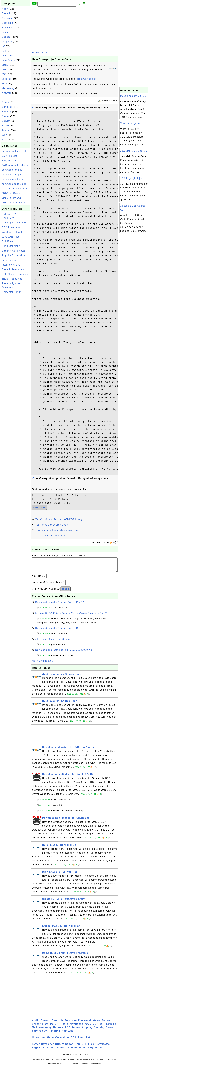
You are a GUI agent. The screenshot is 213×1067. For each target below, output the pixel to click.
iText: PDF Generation (15, 188)
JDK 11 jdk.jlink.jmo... (133, 178)
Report (6, 102)
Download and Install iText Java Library (58, 530)
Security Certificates (14, 251)
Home (35, 52)
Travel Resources (12, 279)
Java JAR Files (11, 236)
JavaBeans (8, 60)
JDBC (5, 65)
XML (4, 139)
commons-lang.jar (12, 170)
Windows (67, 1044)
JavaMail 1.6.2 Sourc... (133, 151)
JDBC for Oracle (11, 193)
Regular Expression (13, 255)
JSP (4, 74)
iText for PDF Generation (51, 535)
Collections (62, 1037)
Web (4, 135)
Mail (4, 83)
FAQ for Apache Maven (15, 165)
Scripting (7, 107)
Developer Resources (14, 222)
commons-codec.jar (13, 179)
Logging (6, 79)
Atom (81, 1037)
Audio (5, 9)
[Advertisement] (15, 338)
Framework (8, 27)
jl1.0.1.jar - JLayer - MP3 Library (54, 639)
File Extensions (11, 246)
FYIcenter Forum (11, 292)
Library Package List (14, 151)
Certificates (102, 1044)
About (50, 1037)
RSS (73, 1037)
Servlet (6, 121)
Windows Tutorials (12, 232)
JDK (4, 69)
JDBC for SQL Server (14, 202)
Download (39, 507)
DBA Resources (11, 227)
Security (6, 111)
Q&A (52, 1047)
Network (6, 93)
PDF (4, 97)
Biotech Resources (13, 269)
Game (5, 32)
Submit (65, 588)
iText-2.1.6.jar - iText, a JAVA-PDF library (59, 519)
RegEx (36, 1047)
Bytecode (7, 18)
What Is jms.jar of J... (132, 123)
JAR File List (9, 156)
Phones (72, 1047)
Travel (82, 1047)
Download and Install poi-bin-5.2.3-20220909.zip (63, 650)
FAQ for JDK (9, 160)
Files (91, 1044)
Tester (36, 1044)
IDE (4, 51)
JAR (77, 1044)
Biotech (6, 13)
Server (6, 116)
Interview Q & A (11, 264)
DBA (58, 1044)
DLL (84, 1044)
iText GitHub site (86, 79)
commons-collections (14, 184)
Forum (98, 1047)
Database (7, 23)
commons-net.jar (11, 174)
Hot (43, 1037)
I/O (3, 46)
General (6, 37)
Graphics (7, 41)
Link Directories (11, 260)
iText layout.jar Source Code (51, 524)
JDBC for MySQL (12, 198)
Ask (88, 1037)
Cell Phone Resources (15, 274)
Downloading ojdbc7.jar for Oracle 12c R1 (59, 628)
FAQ (90, 1047)
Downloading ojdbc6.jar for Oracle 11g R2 (59, 602)
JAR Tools (8, 55)
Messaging (8, 88)
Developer (47, 1044)
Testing (6, 130)
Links (45, 1047)
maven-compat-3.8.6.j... (134, 96)
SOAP (5, 125)
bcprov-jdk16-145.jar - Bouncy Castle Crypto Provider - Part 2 (71, 613)
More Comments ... (43, 661)
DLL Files (7, 241)
